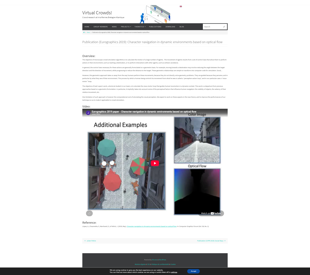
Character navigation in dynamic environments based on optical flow (151, 226)
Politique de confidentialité (160, 264)
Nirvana (154, 260)
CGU (148, 264)
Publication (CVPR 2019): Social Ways (210, 241)
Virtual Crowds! (97, 13)
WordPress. (162, 260)
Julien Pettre (91, 241)
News (88, 32)
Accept (193, 271)
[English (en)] (181, 6)
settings (174, 272)
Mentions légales (140, 264)
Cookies (172, 264)
